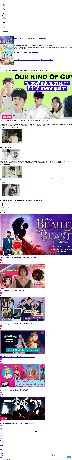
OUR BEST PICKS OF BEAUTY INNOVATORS (26, 52)
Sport (1, 444)
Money (4, 17)
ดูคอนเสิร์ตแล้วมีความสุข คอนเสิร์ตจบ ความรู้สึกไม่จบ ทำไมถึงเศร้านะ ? (17, 423)
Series (2, 288)
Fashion (2, 11)
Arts (0, 451)
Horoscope (4, 23)
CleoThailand (10, 202)
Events (4, 30)
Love (2, 3)
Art (3, 21)
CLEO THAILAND (5, 31)
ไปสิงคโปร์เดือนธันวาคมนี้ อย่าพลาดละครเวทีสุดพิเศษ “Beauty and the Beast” (19, 257)
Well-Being (4, 18)
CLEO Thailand (16, 202)
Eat (3, 12)
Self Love (4, 5)
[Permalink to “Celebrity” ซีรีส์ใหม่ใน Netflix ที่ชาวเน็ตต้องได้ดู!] (22, 287)
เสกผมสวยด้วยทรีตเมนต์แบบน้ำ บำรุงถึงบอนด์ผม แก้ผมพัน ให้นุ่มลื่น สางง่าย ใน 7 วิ (34, 45)
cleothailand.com (4, 459)
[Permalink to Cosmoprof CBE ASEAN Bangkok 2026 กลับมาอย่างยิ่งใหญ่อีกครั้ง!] (7, 43)
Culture (2, 21)
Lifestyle (3, 12)
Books (4, 22)
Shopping (4, 13)
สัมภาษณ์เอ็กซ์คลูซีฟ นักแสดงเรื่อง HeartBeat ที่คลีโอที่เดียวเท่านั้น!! (16, 323)
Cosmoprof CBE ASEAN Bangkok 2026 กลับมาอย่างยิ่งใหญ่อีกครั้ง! (30, 38)
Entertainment (5, 255)
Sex (3, 4)
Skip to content (2, 0)
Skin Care (4, 9)
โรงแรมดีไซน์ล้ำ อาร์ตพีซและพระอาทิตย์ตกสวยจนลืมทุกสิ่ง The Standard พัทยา (33, 60)
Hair (3, 8)
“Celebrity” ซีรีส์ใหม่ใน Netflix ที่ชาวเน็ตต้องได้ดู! (12, 290)
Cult (1, 452)
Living (2, 16)
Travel (10, 255)
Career (1, 447)
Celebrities (4, 26)
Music (4, 27)
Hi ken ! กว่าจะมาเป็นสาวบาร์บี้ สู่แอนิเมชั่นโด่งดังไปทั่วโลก (14, 390)
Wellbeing (1, 449)
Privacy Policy (60, 455)
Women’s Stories (5, 14)
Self (0, 437)
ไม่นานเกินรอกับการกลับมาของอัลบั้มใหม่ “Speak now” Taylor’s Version (17, 357)
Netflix (40, 200)
